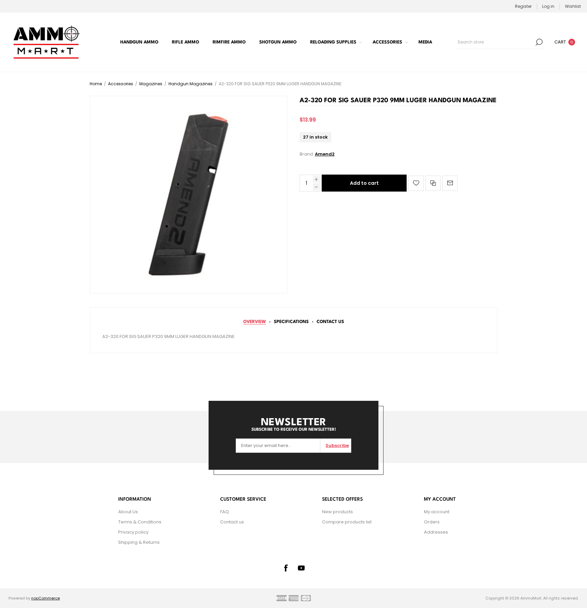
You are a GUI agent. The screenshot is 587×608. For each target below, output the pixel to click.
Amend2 (325, 154)
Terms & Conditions (139, 522)
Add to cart (364, 183)
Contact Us (330, 322)
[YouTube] (301, 568)
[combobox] (495, 42)
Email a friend (450, 183)
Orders (432, 522)
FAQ (224, 511)
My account (436, 511)
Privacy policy (133, 532)
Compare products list (347, 522)
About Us (128, 511)
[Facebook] (285, 568)
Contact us (232, 522)
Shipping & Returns (139, 542)
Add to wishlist (416, 183)
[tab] (254, 322)
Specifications (291, 322)
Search (539, 42)
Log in (548, 6)
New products (337, 511)
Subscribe (337, 445)
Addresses (436, 532)
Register (523, 6)
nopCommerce (45, 598)
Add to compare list (433, 183)
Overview (254, 322)
